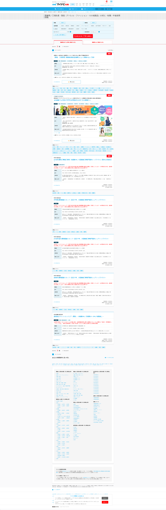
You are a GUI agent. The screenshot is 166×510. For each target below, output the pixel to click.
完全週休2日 (108, 146)
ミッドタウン (68, 150)
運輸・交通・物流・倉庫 (78, 395)
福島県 (68, 405)
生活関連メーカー (77, 379)
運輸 (67, 88)
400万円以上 (96, 376)
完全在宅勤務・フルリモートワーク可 (80, 408)
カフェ (60, 152)
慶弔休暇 (73, 92)
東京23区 (68, 416)
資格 (95, 414)
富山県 (59, 425)
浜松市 (63, 431)
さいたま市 (64, 416)
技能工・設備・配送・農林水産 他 (63, 389)
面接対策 (95, 416)
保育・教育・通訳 (60, 395)
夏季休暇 (95, 90)
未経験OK (75, 419)
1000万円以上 (96, 385)
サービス (75, 382)
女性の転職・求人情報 (98, 422)
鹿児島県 (59, 455)
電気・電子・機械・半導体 (61, 382)
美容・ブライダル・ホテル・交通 (62, 393)
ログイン (106, 3)
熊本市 (68, 457)
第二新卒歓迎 (76, 405)
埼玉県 (84, 152)
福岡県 (59, 452)
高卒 (78, 92)
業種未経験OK (96, 399)
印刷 (61, 88)
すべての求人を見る (110, 357)
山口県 (63, 443)
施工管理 (54, 347)
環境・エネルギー (77, 396)
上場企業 (75, 421)
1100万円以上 (96, 387)
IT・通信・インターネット (78, 373)
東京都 (75, 152)
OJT (85, 90)
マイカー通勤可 (76, 416)
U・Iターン (104, 88)
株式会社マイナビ (66, 471)
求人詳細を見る (57, 81)
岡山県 (68, 441)
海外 (57, 458)
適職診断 (95, 417)
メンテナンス (63, 347)
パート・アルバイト (77, 433)
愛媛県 (85, 92)
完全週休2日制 (76, 415)
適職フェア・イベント (98, 409)
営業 (53, 88)
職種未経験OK (96, 397)
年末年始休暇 (100, 90)
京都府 (63, 434)
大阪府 (68, 434)
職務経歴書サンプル (97, 403)
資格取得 (54, 90)
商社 (74, 381)
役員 (74, 439)
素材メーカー (76, 376)
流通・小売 (76, 385)
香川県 (89, 92)
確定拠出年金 (85, 148)
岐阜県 (59, 428)
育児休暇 (62, 92)
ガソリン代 (79, 148)
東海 (71, 152)
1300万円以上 (96, 390)
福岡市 (59, 457)
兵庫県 (59, 435)
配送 (80, 88)
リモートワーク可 (77, 410)
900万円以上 (96, 384)
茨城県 (59, 410)
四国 (73, 4)
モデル (71, 146)
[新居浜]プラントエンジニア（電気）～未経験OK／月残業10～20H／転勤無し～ (79, 316)
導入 (71, 88)
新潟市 (59, 422)
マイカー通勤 (97, 88)
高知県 (93, 92)
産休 (65, 90)
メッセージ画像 (57, 132)
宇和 (53, 231)
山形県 (63, 405)
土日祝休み (90, 90)
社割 (100, 148)
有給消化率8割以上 (77, 407)
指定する (63, 22)
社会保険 (111, 90)
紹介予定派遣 (76, 436)
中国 (57, 440)
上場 (77, 150)
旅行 (64, 88)
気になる (109, 8)
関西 (68, 152)
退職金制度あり (76, 418)
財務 (68, 347)
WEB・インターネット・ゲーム (62, 396)
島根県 (63, 441)
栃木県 (63, 410)
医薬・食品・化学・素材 (61, 384)
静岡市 (59, 431)
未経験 (58, 92)
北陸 (93, 3)
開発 (58, 347)
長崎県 (68, 452)
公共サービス (59, 390)
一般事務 (82, 146)
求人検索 (54, 494)
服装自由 (103, 146)
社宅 (90, 148)
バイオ (57, 88)
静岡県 (63, 428)
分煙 (62, 90)
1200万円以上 (96, 388)
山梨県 (63, 420)
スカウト (99, 8)
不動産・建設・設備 (77, 393)
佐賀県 (63, 452)
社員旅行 (81, 90)
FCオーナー (76, 438)
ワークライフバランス (86, 347)
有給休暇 (106, 90)
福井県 (68, 425)
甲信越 (90, 3)
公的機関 (75, 398)
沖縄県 (63, 455)
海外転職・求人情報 (97, 419)
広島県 (59, 443)
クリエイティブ (59, 387)
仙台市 (59, 407)
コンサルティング (77, 392)
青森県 (59, 404)
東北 (80, 3)
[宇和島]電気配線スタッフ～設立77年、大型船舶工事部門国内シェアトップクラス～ (80, 200)
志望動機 (95, 408)
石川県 (63, 425)
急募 (74, 404)
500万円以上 (96, 377)
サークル (109, 150)
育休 (73, 90)
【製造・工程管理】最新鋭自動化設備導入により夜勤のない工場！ (74, 57)
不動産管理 (75, 88)
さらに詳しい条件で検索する (60, 34)
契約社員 (73, 231)
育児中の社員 (68, 92)
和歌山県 (68, 435)
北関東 (83, 3)
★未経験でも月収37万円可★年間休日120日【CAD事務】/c (72, 100)
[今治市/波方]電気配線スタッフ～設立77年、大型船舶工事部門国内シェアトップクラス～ (81, 238)
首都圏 (87, 3)
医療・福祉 (59, 376)
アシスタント (87, 146)
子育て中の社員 (98, 150)
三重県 (59, 429)
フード (75, 387)
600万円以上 (96, 379)
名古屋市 (68, 431)
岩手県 (63, 404)
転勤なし (87, 88)
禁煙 (58, 90)
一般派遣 (75, 435)
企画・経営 (59, 378)
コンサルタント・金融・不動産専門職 (63, 385)
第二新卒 (92, 88)
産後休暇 (69, 90)
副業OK (75, 412)
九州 (57, 451)
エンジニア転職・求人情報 (98, 420)
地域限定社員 (55, 152)
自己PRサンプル (97, 406)
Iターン (108, 88)
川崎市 (63, 417)
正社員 (54, 92)
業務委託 (75, 430)
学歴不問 (93, 146)
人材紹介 (75, 431)
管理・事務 (59, 392)
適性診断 (95, 411)
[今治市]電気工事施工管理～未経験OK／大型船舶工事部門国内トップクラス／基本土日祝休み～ (83, 160)
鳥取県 (59, 441)
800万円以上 (96, 382)
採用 (83, 88)
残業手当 (78, 347)
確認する (105, 502)
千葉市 (59, 416)
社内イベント (95, 148)
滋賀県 (59, 434)
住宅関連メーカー (77, 378)
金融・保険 (76, 390)
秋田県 (59, 405)
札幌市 (61, 401)
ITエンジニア (62, 146)
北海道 (77, 3)
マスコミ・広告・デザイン (78, 389)
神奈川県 (79, 152)
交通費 (54, 148)
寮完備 (81, 150)
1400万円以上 (96, 391)
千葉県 (63, 413)
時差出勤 (104, 150)
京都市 (59, 437)
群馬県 (68, 410)
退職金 (77, 90)
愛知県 (68, 428)
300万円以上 (96, 374)
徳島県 (59, 447)
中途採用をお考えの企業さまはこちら (107, 5)
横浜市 (59, 417)
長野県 (68, 420)
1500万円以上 (96, 393)
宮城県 (68, 404)
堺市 (67, 437)
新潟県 (59, 420)
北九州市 (63, 457)
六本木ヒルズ (62, 150)
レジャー (75, 384)
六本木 (54, 146)
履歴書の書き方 (96, 405)
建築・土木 (59, 379)
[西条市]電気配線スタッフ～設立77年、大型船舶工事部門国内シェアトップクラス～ (80, 277)
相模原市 (68, 417)
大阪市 (63, 437)
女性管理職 (67, 148)
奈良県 (63, 435)
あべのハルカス (55, 150)
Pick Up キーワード (61, 494)
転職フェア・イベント (99, 494)
